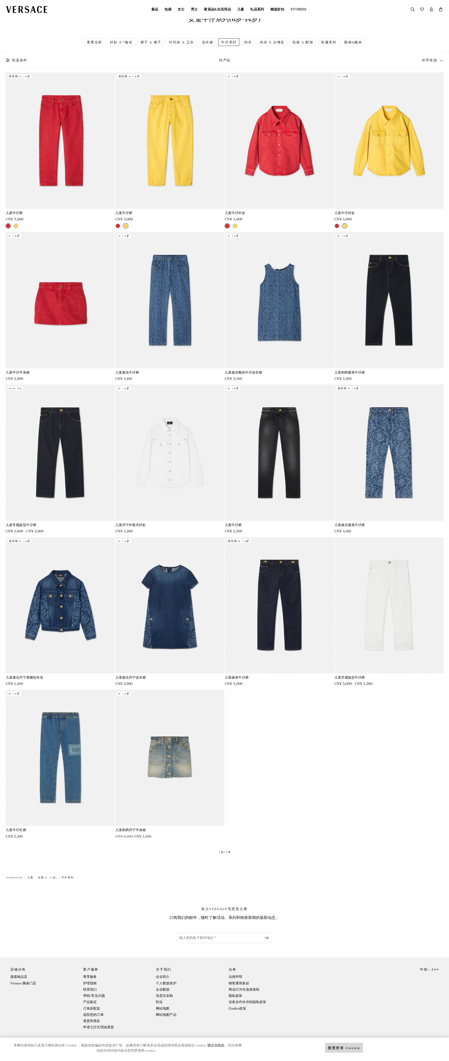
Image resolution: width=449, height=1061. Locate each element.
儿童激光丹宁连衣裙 (130, 677)
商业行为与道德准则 (244, 989)
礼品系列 (257, 9)
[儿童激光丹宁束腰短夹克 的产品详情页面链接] (60, 605)
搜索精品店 (19, 976)
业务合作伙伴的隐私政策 (247, 1002)
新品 (155, 9)
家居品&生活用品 (217, 9)
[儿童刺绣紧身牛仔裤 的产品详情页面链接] (389, 300)
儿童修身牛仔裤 (237, 677)
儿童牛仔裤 (14, 213)
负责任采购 (164, 995)
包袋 (167, 9)
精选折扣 (277, 9)
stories (298, 9)
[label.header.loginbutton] (431, 9)
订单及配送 (91, 1008)
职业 (159, 1002)
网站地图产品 (166, 1014)
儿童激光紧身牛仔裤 (349, 525)
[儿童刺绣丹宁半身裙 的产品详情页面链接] (169, 758)
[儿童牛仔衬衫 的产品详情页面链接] (279, 140)
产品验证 (90, 1002)
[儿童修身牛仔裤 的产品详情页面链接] (279, 605)
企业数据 (162, 989)
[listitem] (94, 42)
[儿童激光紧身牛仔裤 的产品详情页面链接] (389, 452)
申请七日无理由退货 (98, 1027)
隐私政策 (235, 995)
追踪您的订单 (93, 1014)
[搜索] (413, 9)
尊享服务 (90, 976)
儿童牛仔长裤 (16, 830)
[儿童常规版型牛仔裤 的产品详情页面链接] (60, 452)
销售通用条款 (239, 983)
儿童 (240, 9)
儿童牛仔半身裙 (18, 372)
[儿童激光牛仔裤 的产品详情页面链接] (169, 300)
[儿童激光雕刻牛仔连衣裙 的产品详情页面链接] (279, 300)
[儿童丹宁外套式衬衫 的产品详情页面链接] (169, 452)
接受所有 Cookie (344, 1047)
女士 (181, 9)
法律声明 (235, 976)
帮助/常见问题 (94, 995)
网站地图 (162, 1008)
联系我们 (90, 989)
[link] (14, 877)
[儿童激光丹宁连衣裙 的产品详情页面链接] (169, 605)
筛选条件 (19, 60)
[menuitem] (155, 9)
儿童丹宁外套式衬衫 (130, 525)
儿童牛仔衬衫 (235, 213)
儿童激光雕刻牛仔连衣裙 (243, 372)
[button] (441, 9)
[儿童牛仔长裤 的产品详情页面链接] (60, 758)
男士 (194, 9)
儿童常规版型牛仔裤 (21, 525)
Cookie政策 (237, 1008)
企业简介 (162, 976)
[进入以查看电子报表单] (267, 938)
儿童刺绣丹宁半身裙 (130, 830)
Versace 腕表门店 (23, 983)
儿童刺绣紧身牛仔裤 (349, 372)
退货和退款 (91, 1021)
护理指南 (90, 983)
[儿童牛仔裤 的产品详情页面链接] (60, 140)
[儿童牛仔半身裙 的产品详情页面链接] (60, 300)
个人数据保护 (166, 983)
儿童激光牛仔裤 (127, 372)
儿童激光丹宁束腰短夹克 (24, 677)
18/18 (224, 852)
